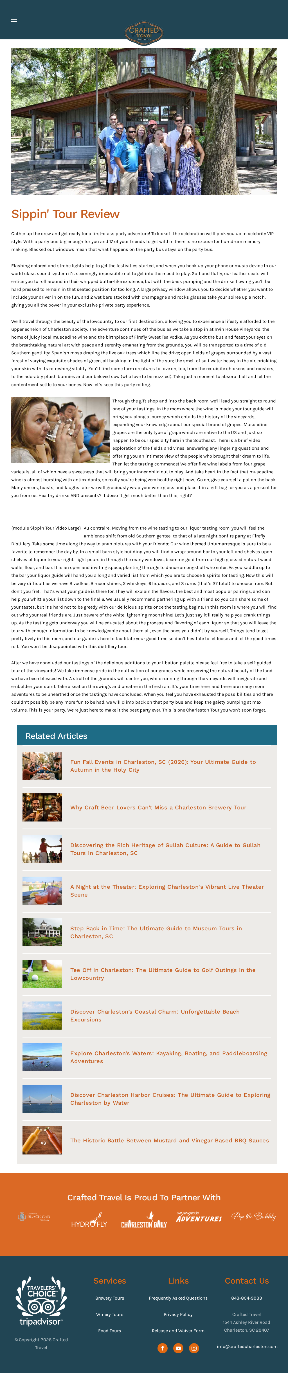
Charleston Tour (202, 710)
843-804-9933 (246, 1298)
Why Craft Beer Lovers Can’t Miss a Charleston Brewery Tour (158, 807)
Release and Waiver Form (178, 1330)
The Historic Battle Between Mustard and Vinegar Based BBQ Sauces (169, 1140)
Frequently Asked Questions (178, 1298)
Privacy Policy (178, 1314)
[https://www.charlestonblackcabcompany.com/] (34, 1216)
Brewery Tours (109, 1298)
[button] (14, 20)
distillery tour (112, 646)
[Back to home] (144, 33)
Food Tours (109, 1330)
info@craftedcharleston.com (247, 1346)
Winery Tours (109, 1314)
